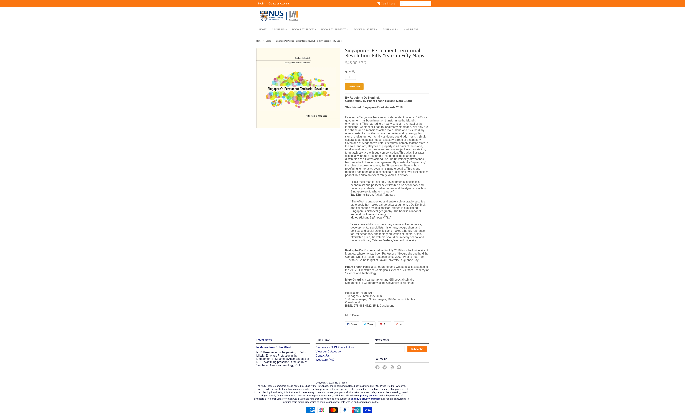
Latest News (264, 340)
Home (263, 29)
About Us (278, 29)
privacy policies (369, 395)
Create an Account (278, 3)
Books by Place (303, 29)
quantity (350, 71)
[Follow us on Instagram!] (392, 368)
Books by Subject (334, 29)
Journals (390, 29)
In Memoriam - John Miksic (274, 347)
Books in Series (365, 29)
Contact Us (323, 355)
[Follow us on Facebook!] (378, 368)
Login (261, 3)
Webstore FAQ (325, 359)
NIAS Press (411, 29)
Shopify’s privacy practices (365, 398)
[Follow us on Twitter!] (385, 368)
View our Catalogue (328, 351)
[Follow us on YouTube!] (399, 368)
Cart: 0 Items (388, 3)
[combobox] (415, 3)
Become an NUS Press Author (335, 347)
